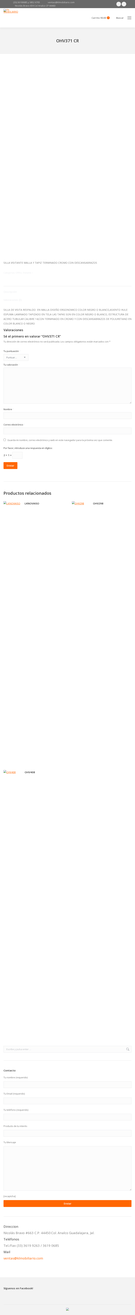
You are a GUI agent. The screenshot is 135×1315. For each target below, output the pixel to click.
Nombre (9, 409)
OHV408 (30, 772)
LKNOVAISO (32, 503)
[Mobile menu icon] (129, 18)
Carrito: (100, 17)
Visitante (27, 272)
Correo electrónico (14, 424)
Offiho (18, 272)
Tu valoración (12, 364)
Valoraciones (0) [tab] (13, 300)
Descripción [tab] (10, 291)
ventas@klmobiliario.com (23, 1258)
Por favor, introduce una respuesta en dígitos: (28, 448)
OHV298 (98, 503)
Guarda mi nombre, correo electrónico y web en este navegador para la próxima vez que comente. (60, 440)
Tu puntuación (12, 351)
